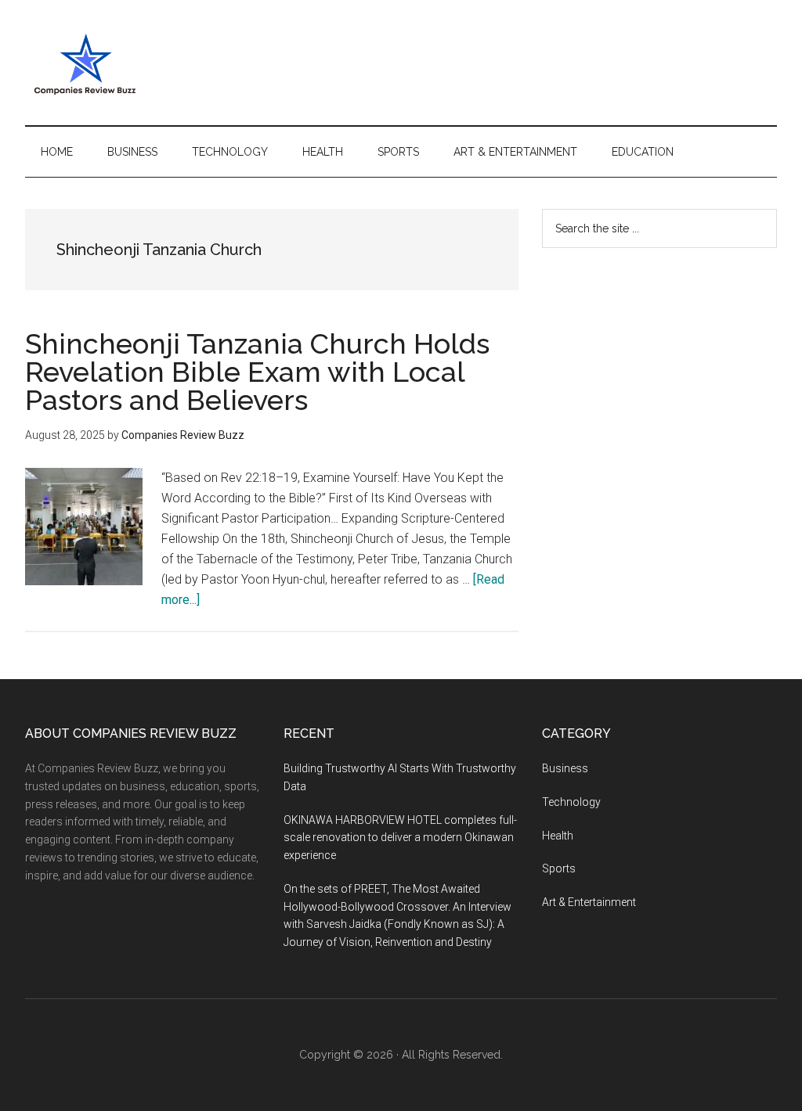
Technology (571, 802)
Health (557, 835)
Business (565, 768)
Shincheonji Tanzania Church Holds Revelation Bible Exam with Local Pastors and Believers (257, 371)
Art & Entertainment (589, 902)
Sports (559, 868)
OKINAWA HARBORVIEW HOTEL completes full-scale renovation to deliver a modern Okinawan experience (400, 838)
